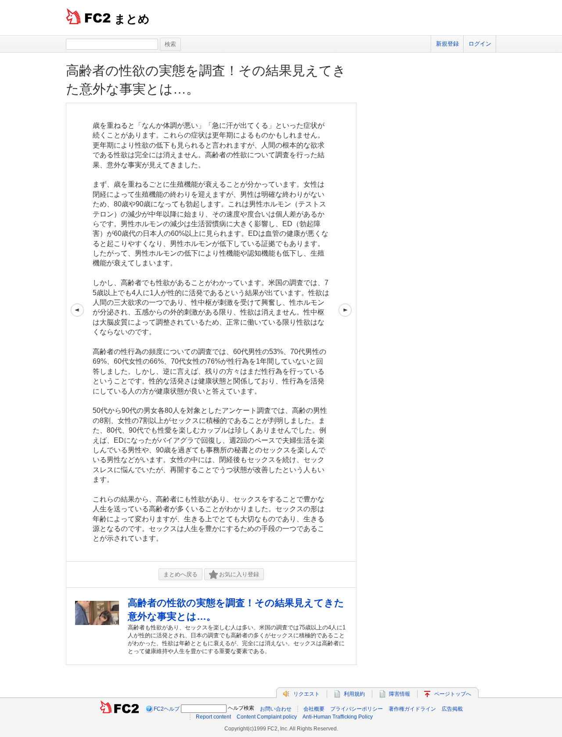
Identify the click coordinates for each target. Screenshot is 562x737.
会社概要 (313, 709)
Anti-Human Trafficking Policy (338, 717)
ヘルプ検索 (241, 708)
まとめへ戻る (180, 574)
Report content (213, 717)
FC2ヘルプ (167, 709)
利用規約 (354, 694)
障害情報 (399, 694)
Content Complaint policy (267, 717)
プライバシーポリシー (356, 709)
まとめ (132, 18)
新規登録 (447, 43)
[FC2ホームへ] (119, 709)
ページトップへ (452, 694)
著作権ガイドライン (412, 709)
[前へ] (77, 332)
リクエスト (306, 694)
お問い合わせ (276, 709)
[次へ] (345, 332)
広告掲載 (452, 709)
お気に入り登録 (239, 574)
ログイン (479, 43)
